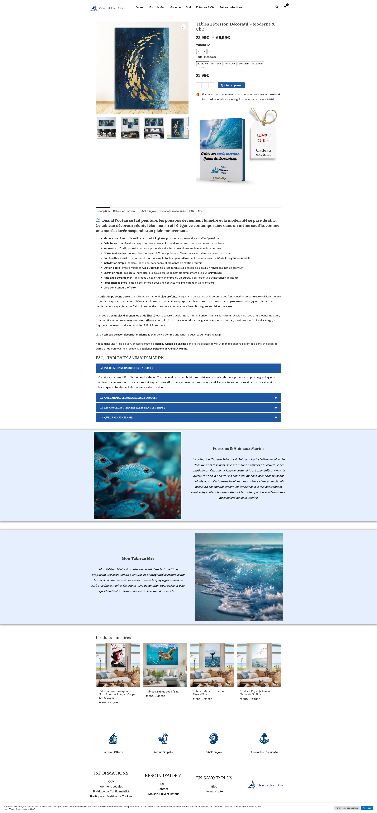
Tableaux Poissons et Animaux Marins (164, 348)
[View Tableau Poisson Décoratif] (106, 128)
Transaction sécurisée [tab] (172, 211)
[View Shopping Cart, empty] (285, 7)
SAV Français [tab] (148, 211)
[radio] (198, 51)
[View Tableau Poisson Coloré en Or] (154, 128)
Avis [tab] (200, 211)
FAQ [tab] (191, 211)
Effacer (200, 68)
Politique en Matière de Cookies (111, 796)
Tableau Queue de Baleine (170, 344)
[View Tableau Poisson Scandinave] (130, 128)
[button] (277, 7)
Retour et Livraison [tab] (124, 211)
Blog (214, 786)
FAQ (163, 784)
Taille (199, 57)
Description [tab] (103, 211)
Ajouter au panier (231, 85)
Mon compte (214, 791)
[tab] (188, 368)
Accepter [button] (367, 808)
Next (188, 128)
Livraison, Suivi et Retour (163, 794)
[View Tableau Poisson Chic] (177, 128)
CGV (111, 781)
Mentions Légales (111, 786)
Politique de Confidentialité (111, 791)
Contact (163, 789)
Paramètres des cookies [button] (347, 808)
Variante (201, 44)
